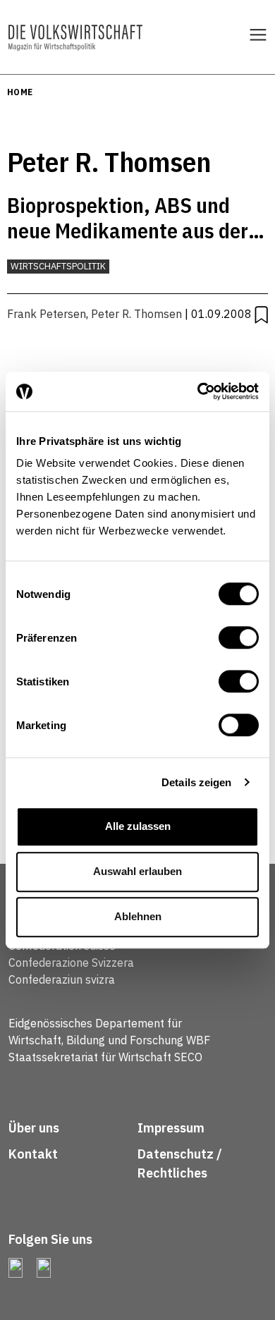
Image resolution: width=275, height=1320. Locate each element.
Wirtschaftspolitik (58, 266)
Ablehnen (137, 916)
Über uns (33, 1128)
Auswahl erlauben (137, 871)
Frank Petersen (46, 314)
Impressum (171, 1128)
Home (19, 92)
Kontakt (34, 1154)
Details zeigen (196, 782)
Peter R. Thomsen (136, 314)
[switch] (239, 637)
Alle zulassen (138, 826)
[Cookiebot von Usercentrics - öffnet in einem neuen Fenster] (198, 391)
